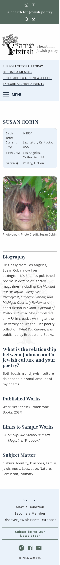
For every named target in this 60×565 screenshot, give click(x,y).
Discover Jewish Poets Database (30, 519)
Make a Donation (30, 507)
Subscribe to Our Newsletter (27, 78)
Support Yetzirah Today (23, 66)
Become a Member (17, 72)
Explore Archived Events (23, 84)
